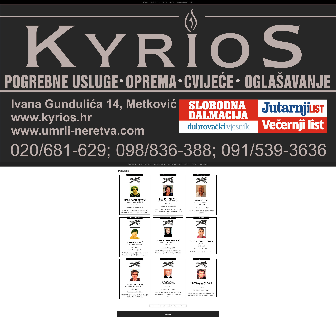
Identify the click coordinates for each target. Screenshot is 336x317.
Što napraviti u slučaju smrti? (185, 2)
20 (171, 306)
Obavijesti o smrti (145, 164)
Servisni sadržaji (155, 2)
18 (164, 306)
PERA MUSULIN (135, 284)
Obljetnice (204, 164)
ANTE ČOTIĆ (201, 200)
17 (160, 306)
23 (182, 306)
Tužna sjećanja (159, 164)
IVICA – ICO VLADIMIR (201, 241)
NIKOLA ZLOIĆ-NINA (201, 283)
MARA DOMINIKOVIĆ (135, 200)
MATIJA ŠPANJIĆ (135, 242)
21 (175, 306)
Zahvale (194, 164)
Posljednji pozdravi (174, 164)
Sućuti (186, 164)
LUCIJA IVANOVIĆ (168, 199)
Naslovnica (132, 164)
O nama (145, 2)
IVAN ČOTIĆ (168, 282)
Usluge (165, 2)
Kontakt (172, 2)
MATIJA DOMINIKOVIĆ (168, 240)
